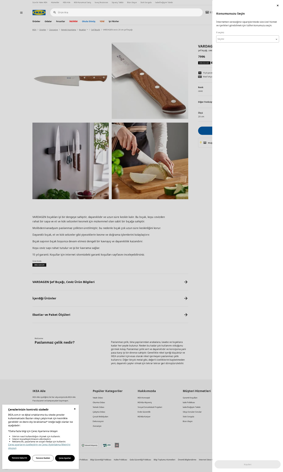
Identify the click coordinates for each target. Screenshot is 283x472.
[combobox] (247, 38)
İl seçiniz (220, 32)
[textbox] (247, 39)
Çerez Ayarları (65, 458)
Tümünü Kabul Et (19, 458)
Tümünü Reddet (43, 458)
